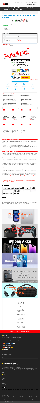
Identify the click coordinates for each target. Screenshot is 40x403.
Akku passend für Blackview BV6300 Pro (9, 99)
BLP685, (26, 202)
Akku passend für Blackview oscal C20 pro (27, 96)
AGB (3, 357)
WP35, (31, 199)
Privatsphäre (5, 351)
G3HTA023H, (12, 202)
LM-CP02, (33, 204)
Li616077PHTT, (4, 199)
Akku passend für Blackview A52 (8, 104)
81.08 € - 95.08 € (31, 389)
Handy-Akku (26, 7)
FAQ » (3, 372)
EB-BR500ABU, (8, 202)
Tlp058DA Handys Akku (21, 311)
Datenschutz (5, 360)
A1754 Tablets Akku (21, 302)
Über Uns (22, 2)
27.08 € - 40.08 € (12, 389)
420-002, (19, 203)
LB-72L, (8, 199)
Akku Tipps (4, 382)
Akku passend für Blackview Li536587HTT (27, 99)
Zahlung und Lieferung (7, 354)
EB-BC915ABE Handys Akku (21, 328)
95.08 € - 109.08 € (36, 389)
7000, (15, 202)
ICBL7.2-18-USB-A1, (21, 199)
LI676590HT (23, 130)
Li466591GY (5, 116)
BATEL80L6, (4, 202)
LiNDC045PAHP (23, 116)
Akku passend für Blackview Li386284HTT (10, 100)
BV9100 (13, 116)
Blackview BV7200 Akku (7, 13)
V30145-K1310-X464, (34, 202)
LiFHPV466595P (32, 116)
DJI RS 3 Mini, (18, 204)
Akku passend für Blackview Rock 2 (9, 96)
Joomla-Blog (4, 384)
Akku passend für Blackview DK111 (25, 95)
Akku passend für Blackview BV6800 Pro (26, 100)
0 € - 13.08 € (3, 389)
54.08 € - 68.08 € (22, 389)
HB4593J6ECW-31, (19, 202)
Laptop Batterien (5, 379)
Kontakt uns (17, 2)
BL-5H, (11, 203)
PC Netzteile (20, 7)
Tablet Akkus (33, 7)
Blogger (3, 383)
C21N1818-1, (8, 203)
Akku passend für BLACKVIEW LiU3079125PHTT (10, 103)
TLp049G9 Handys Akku (21, 310)
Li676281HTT (13, 32)
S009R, (36, 199)
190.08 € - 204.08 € (4, 392)
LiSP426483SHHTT (15, 130)
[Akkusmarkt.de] (6, 4)
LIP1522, (34, 199)
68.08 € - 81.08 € (26, 389)
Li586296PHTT (5, 130)
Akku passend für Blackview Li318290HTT (27, 104)
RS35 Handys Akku (21, 317)
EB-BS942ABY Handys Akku (21, 325)
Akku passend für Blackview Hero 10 (9, 98)
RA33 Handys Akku (21, 319)
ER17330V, (29, 202)
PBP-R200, (28, 199)
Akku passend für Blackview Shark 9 (9, 95)
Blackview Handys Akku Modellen (28, 11)
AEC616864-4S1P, (15, 203)
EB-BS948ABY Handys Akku (21, 323)
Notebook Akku (7, 9)
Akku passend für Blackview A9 (25, 103)
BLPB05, (25, 199)
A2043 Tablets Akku (21, 301)
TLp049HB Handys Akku (21, 309)
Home (6, 7)
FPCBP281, (29, 204)
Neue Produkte (4, 377)
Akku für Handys (10, 11)
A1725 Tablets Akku (21, 303)
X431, (35, 204)
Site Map (3, 378)
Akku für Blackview (18, 11)
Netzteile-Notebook (12, 7)
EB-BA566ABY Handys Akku (21, 327)
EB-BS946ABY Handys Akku (21, 326)
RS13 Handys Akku (21, 318)
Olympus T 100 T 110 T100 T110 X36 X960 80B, (9, 204)
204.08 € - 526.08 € (9, 392)
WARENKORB (29, 4)
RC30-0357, (16, 199)
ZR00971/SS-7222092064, (24, 204)
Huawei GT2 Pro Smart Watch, (25, 203)
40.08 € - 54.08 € (17, 389)
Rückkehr (35, 2)
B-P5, (13, 199)
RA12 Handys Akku (21, 320)
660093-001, (4, 203)
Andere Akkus (15, 9)
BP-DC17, (11, 199)
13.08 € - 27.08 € (8, 389)
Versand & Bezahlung (29, 2)
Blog (21, 9)
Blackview (12, 27)
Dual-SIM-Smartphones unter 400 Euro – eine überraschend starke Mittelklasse (16, 179)
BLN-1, (24, 202)
